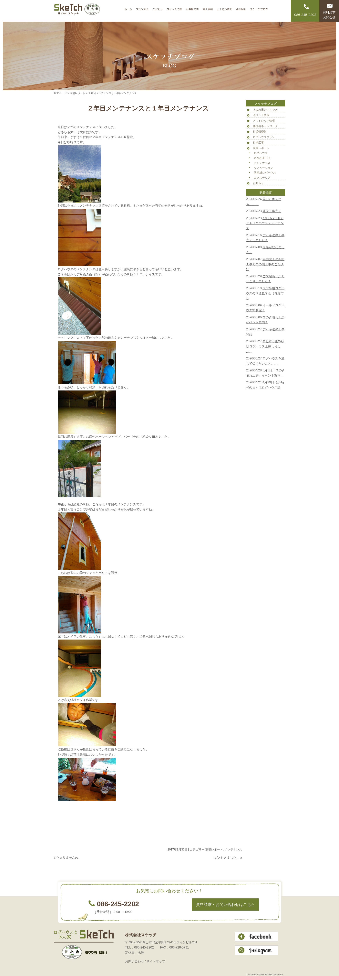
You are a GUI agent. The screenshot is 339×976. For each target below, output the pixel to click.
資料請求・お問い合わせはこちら (225, 904)
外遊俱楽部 (260, 131)
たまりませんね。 (68, 857)
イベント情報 (261, 115)
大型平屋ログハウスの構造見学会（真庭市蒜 (265, 293)
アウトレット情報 (264, 120)
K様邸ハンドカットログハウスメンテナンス (265, 223)
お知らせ (258, 183)
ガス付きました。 (227, 857)
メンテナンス (233, 849)
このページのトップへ (232, 865)
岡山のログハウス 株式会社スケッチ (88, 11)
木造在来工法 (262, 157)
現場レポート (77, 93)
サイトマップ (155, 961)
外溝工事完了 (271, 211)
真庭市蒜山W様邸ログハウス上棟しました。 (265, 346)
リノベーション (263, 167)
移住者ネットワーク (265, 126)
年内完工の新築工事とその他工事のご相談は (265, 264)
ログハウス (261, 153)
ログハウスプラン (264, 137)
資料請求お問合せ (329, 15)
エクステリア (262, 177)
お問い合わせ (134, 961)
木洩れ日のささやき (265, 109)
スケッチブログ (266, 103)
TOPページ (60, 93)
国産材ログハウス (265, 172)
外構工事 (258, 142)
